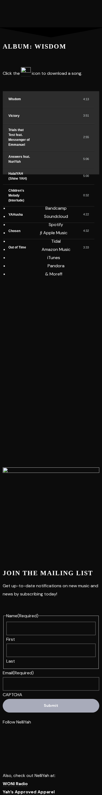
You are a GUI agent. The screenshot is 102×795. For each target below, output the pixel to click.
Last (10, 661)
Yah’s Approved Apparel (29, 792)
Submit (51, 705)
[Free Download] (74, 99)
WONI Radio (15, 784)
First (10, 639)
